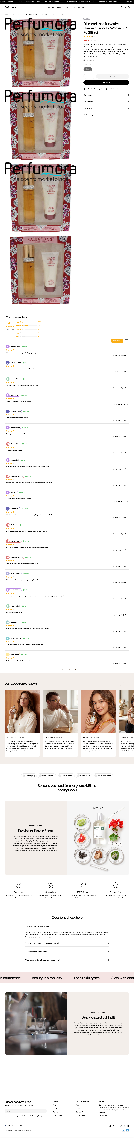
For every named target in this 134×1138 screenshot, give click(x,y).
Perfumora (10, 7)
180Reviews (10, 329)
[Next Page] (78, 670)
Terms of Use (28, 1116)
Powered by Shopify (24, 1130)
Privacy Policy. (38, 1116)
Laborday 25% (15, 14)
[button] (56, 669)
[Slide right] (127, 684)
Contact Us (57, 1112)
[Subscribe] (45, 1111)
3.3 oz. (89, 69)
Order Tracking (58, 1115)
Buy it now (106, 82)
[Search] (121, 7)
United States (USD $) (14, 1126)
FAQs (55, 1105)
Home (6, 14)
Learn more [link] (103, 1116)
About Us (56, 1108)
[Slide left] (122, 684)
